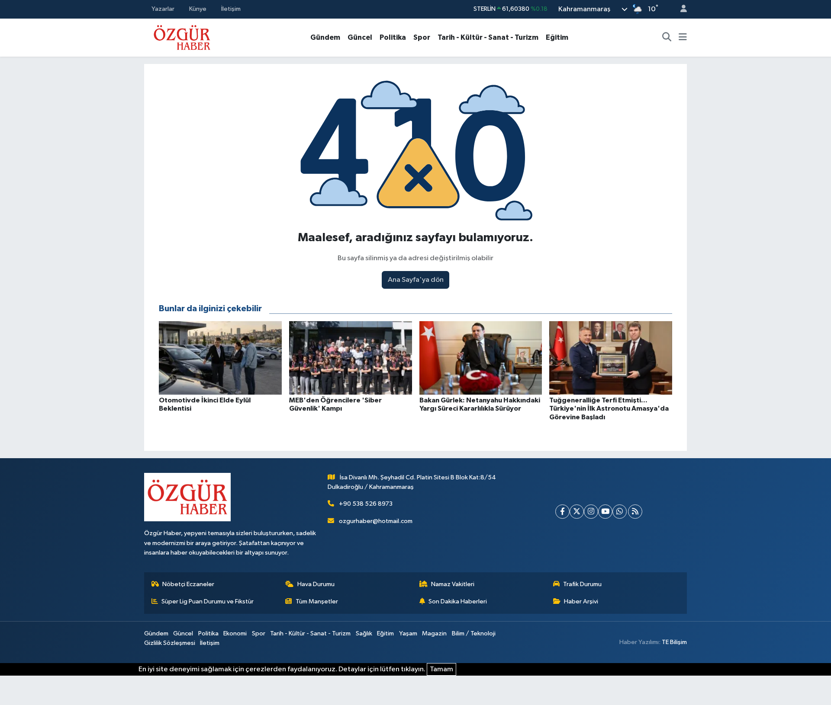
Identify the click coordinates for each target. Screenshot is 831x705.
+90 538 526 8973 (366, 504)
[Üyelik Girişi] (680, 9)
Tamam (441, 669)
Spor (421, 37)
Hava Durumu (316, 584)
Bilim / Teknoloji (474, 633)
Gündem (325, 37)
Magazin (434, 633)
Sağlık (364, 633)
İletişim (231, 9)
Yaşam (408, 633)
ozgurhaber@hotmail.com (375, 521)
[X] (577, 511)
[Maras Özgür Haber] (182, 37)
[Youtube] (605, 511)
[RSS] (635, 511)
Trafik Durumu (582, 584)
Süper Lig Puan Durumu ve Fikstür (207, 601)
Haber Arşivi (581, 601)
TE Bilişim (674, 642)
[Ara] (667, 37)
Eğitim (557, 37)
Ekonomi (235, 633)
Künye (197, 9)
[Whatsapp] (619, 511)
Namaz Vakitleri (452, 584)
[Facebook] (562, 511)
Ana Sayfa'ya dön (416, 280)
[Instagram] (591, 511)
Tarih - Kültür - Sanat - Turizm (488, 37)
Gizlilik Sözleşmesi (169, 643)
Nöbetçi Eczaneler (188, 584)
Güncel (360, 37)
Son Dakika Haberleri (457, 601)
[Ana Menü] (683, 37)
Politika (393, 37)
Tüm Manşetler (317, 601)
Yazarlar (162, 9)
